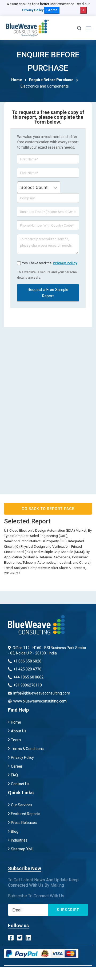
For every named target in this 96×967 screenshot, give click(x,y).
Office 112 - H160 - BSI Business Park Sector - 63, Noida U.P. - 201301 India (47, 650)
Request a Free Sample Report (48, 292)
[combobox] (38, 187)
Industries (19, 840)
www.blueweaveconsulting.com (40, 701)
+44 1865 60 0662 (28, 677)
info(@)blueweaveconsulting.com (41, 693)
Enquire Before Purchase (51, 80)
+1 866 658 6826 (27, 661)
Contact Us (20, 784)
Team (16, 740)
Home (16, 80)
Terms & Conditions (27, 749)
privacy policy (65, 263)
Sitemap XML (22, 849)
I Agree (51, 10)
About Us (18, 731)
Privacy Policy (32, 10)
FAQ (14, 775)
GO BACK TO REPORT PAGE (48, 509)
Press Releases (24, 822)
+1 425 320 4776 (27, 669)
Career (16, 766)
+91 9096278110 (27, 685)
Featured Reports (25, 814)
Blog (14, 831)
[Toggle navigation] (88, 28)
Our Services (21, 805)
